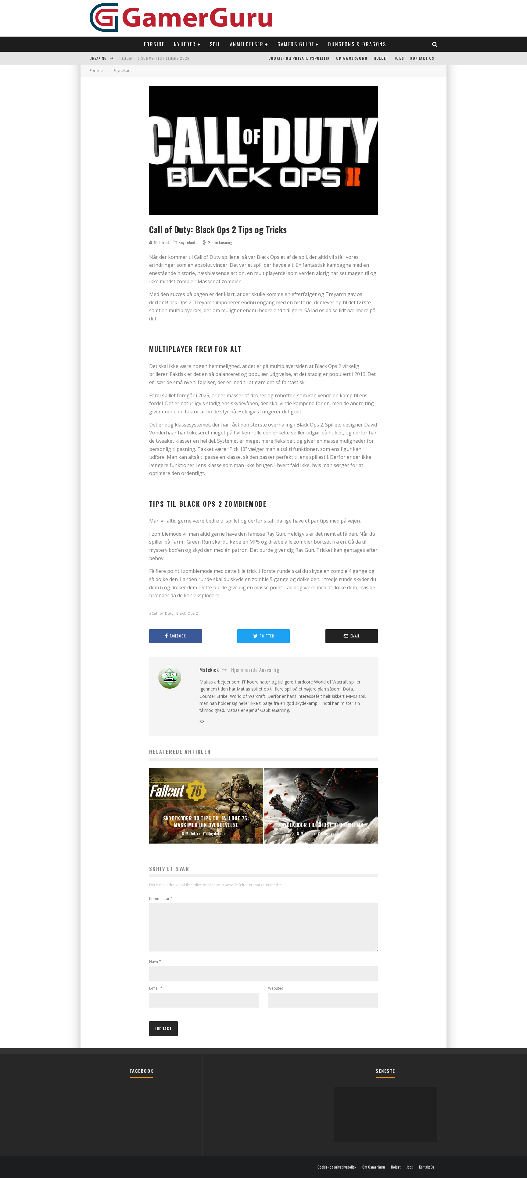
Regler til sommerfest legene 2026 (155, 58)
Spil (215, 44)
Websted (276, 988)
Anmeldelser (247, 44)
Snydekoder (188, 242)
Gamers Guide (296, 44)
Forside (154, 44)
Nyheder (185, 44)
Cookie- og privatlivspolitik (299, 58)
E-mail (156, 988)
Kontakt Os (422, 58)
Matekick (161, 242)
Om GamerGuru (351, 58)
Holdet (381, 58)
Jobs (399, 58)
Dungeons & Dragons (357, 44)
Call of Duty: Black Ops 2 (175, 613)
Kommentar (161, 898)
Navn (155, 961)
